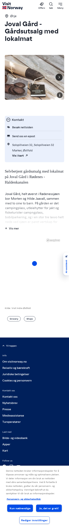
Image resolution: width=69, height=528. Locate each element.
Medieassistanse (13, 415)
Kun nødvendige (20, 508)
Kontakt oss (9, 396)
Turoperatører (11, 421)
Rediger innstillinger (34, 520)
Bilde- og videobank (14, 438)
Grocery (14, 318)
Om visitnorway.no (14, 361)
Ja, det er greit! (49, 508)
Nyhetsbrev (9, 403)
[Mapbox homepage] (53, 240)
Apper (6, 444)
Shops (29, 318)
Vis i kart (18, 155)
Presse (6, 409)
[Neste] (59, 77)
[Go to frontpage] (12, 6)
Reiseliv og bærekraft (16, 368)
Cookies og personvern (17, 380)
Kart (5, 450)
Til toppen (11, 345)
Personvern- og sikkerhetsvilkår (24, 498)
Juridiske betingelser (15, 374)
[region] (34, 497)
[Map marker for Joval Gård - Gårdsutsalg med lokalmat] (34, 263)
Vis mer (14, 228)
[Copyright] (60, 95)
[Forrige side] (9, 77)
